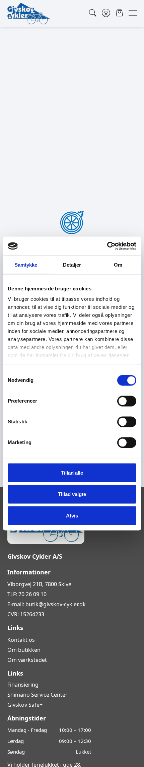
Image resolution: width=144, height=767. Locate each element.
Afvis (72, 515)
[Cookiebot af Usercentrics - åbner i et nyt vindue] (107, 246)
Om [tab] (118, 264)
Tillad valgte (72, 494)
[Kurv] (119, 13)
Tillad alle (72, 472)
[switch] (126, 401)
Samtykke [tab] (26, 264)
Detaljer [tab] (72, 264)
